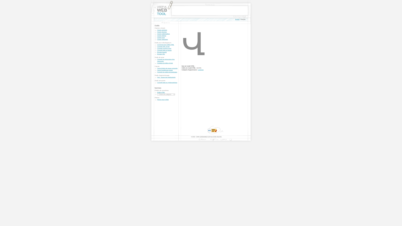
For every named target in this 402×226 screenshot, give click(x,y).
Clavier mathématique (163, 34)
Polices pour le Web (163, 99)
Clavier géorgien (162, 32)
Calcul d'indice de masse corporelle (167, 68)
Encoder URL (161, 54)
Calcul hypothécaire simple (165, 70)
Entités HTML (161, 92)
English (237, 19)
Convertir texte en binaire (164, 50)
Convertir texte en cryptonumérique (167, 82)
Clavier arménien (162, 30)
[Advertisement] (210, 10)
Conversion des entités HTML (165, 45)
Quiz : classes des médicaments (166, 77)
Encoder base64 (162, 52)
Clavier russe (161, 37)
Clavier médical (161, 36)
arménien (201, 70)
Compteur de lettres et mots (165, 63)
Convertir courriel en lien (164, 48)
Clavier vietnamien (162, 39)
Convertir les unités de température (167, 72)
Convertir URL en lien (163, 46)
